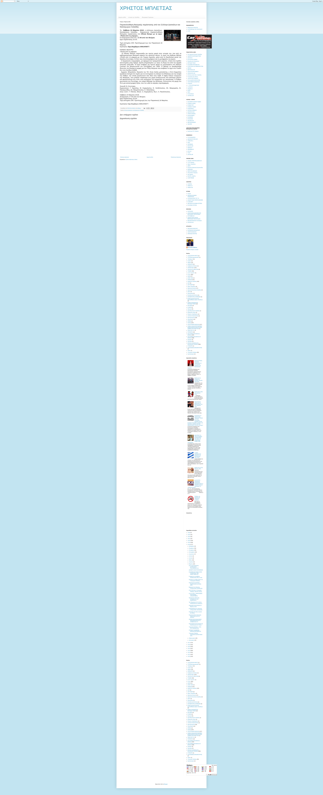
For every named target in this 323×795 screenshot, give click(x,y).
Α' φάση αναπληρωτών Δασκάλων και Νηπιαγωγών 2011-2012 (197, 455)
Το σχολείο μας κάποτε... (193, 76)
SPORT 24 (190, 185)
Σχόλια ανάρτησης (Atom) (131, 159)
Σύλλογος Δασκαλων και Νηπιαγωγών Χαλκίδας (134, 110)
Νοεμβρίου (191, 548)
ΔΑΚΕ (189, 276)
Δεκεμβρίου (191, 546)
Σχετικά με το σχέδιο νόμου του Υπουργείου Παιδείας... (196, 580)
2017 (189, 642)
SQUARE (190, 124)
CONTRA (190, 184)
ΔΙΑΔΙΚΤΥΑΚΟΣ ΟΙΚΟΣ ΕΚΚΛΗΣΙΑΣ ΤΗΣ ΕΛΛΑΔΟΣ (194, 218)
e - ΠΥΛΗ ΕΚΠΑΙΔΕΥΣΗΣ (193, 85)
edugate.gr (190, 88)
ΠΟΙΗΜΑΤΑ (190, 332)
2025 (189, 534)
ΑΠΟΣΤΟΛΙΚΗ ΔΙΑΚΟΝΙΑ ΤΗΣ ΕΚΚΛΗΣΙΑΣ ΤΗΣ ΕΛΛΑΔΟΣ (194, 214)
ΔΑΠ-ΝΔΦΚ (190, 284)
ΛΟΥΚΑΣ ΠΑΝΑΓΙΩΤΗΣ (193, 316)
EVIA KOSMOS (191, 115)
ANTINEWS (190, 144)
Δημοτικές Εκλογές (192, 288)
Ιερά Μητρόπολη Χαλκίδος (194, 310)
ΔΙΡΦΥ (189, 166)
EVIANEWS (190, 117)
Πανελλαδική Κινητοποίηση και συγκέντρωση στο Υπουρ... (196, 624)
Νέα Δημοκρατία (191, 317)
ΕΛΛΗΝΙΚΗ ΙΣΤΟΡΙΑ (192, 205)
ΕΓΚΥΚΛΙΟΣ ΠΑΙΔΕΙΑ (192, 59)
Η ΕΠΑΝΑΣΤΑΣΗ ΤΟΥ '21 (193, 198)
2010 (189, 656)
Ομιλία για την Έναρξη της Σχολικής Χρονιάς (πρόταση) (198, 379)
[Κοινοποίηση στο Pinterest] (153, 108)
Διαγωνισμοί (190, 293)
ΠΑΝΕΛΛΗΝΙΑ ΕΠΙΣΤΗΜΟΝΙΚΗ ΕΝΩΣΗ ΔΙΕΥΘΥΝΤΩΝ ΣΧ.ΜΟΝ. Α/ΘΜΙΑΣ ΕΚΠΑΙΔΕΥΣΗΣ (195, 327)
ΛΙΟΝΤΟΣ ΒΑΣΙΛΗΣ (192, 232)
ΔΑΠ (189, 283)
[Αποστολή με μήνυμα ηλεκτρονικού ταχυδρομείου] (147, 108)
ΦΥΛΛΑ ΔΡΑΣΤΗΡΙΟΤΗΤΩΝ (194, 80)
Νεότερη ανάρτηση (124, 157)
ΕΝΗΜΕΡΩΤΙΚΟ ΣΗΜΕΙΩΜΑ (194, 296)
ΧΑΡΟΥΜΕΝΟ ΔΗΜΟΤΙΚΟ (194, 81)
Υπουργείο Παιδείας (192, 352)
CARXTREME (191, 178)
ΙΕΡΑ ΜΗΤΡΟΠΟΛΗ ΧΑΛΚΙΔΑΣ (195, 220)
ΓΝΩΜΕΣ (190, 271)
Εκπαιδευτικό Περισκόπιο (193, 61)
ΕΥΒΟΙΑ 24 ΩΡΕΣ (192, 103)
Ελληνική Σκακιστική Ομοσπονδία (195, 167)
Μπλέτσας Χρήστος (192, 247)
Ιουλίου (191, 556)
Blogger (166, 784)
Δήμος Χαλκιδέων (192, 164)
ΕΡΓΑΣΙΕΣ (190, 305)
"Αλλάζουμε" (190, 259)
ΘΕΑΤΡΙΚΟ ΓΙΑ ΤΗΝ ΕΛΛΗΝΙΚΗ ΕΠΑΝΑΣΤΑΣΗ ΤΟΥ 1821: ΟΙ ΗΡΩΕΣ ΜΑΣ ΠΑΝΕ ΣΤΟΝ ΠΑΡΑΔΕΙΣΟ (195, 439)
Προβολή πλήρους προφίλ (192, 249)
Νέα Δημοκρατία (193, 257)
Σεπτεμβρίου (192, 552)
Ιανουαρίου (191, 640)
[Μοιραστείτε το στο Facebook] (152, 108)
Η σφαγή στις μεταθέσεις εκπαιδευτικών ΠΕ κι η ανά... (196, 577)
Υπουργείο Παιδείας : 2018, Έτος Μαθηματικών (195, 627)
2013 (189, 650)
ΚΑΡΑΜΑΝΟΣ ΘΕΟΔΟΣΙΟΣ (194, 230)
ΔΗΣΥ (189, 291)
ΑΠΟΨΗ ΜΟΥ (191, 267)
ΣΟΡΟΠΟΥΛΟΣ (191, 112)
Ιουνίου (191, 558)
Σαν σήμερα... (191, 174)
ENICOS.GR (190, 146)
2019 (189, 542)
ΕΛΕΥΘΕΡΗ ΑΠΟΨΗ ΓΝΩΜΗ (194, 101)
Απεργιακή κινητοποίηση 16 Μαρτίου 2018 (195, 606)
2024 (189, 536)
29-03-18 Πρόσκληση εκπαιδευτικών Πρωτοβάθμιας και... (194, 567)
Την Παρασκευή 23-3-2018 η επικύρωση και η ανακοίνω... (196, 603)
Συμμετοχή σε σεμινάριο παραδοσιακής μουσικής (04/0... (195, 584)
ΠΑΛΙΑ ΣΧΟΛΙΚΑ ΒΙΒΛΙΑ (193, 71)
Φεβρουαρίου (192, 638)
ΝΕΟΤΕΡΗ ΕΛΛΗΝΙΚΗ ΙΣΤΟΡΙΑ (195, 203)
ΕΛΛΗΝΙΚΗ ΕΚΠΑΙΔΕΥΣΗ (193, 64)
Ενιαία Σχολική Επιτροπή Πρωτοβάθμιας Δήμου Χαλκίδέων (195, 299)
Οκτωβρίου (191, 550)
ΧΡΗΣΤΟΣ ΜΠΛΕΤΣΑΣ (146, 8)
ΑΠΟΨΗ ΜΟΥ (193, 255)
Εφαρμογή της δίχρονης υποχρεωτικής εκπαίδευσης (195, 588)
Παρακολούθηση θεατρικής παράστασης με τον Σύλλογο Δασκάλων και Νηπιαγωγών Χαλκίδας (195, 364)
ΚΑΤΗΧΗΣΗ (190, 211)
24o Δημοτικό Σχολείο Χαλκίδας (195, 54)
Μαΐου (190, 560)
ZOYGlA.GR (190, 154)
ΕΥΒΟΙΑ (189, 307)
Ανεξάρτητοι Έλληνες (192, 266)
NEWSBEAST (191, 149)
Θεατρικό (190, 309)
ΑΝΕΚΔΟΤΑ (190, 264)
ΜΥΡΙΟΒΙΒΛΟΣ (191, 216)
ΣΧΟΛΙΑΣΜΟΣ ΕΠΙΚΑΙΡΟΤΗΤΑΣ (195, 347)
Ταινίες (189, 350)
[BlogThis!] (148, 108)
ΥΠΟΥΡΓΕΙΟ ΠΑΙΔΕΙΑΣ (193, 78)
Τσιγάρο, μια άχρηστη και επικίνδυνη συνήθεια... (197, 498)
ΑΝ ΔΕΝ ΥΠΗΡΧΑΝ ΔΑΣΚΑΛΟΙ (195, 160)
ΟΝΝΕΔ (189, 321)
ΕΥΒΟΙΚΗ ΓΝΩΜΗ (192, 107)
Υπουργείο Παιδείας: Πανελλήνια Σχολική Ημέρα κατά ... (195, 634)
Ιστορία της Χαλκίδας (133, 17)
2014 (189, 648)
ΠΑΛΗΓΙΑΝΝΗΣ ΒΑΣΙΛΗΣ (193, 324)
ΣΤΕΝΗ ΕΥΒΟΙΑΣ (191, 113)
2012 (189, 652)
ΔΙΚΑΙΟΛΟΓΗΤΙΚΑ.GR (193, 139)
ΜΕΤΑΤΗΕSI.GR (191, 69)
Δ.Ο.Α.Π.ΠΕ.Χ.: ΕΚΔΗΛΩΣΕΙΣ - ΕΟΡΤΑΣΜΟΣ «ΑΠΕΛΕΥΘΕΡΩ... (196, 595)
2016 (189, 644)
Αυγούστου (191, 554)
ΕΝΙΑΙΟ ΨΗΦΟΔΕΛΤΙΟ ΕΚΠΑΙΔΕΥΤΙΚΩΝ (193, 303)
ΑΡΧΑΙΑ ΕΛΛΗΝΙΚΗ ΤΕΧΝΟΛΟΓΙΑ (192, 196)
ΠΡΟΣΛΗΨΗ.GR (191, 73)
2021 (189, 538)
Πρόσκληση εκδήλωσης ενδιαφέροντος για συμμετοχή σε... (194, 599)
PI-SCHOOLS (191, 93)
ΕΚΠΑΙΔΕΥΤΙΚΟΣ (191, 63)
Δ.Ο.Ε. (189, 31)
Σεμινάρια (190, 341)
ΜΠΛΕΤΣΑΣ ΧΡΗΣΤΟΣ (193, 27)
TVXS (189, 152)
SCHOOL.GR (191, 95)
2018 (189, 544)
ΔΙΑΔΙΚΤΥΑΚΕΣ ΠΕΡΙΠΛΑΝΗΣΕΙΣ (195, 200)
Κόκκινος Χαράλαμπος (193, 314)
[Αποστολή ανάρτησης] (144, 108)
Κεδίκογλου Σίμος (192, 312)
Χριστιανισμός (191, 354)
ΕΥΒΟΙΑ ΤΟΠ (191, 105)
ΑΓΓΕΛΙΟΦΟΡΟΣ (191, 137)
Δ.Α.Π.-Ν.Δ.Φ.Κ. (191, 272)
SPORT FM (190, 187)
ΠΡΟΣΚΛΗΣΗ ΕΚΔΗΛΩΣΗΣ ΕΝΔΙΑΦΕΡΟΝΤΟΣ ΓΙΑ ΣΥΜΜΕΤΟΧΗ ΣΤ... (195, 620)
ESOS (189, 90)
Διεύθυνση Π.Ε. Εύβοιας (193, 131)
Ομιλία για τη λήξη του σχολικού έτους (198, 393)
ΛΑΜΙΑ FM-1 (190, 140)
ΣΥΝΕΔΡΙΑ (190, 346)
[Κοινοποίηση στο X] (150, 108)
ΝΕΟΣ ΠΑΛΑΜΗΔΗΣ (192, 171)
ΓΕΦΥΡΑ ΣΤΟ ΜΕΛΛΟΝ (193, 269)
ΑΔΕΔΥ (189, 262)
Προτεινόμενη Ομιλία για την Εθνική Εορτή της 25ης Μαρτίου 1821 (198, 404)
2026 (189, 532)
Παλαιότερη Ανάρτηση (176, 157)
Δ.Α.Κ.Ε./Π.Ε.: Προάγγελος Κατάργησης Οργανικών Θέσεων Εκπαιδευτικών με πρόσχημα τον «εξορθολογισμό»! (195, 484)
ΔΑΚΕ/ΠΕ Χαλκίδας (192, 281)
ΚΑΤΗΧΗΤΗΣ (191, 222)
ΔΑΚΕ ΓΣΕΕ (190, 278)
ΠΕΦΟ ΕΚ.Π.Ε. (191, 330)
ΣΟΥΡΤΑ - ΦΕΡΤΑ (192, 176)
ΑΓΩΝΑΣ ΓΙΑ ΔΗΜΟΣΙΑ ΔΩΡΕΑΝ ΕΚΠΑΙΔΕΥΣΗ (195, 631)
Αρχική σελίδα (122, 17)
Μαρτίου (191, 564)
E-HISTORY (190, 201)
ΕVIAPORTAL (191, 108)
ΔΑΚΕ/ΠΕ (190, 279)
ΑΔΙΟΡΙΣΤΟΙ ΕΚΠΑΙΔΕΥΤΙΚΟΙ (194, 56)
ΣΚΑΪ (189, 142)
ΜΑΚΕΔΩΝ (190, 169)
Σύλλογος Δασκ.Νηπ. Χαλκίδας (194, 75)
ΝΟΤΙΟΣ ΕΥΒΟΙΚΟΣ (192, 110)
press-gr (189, 151)
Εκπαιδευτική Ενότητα (193, 295)
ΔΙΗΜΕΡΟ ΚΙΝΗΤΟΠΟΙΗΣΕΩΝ (196, 570)
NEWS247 (190, 147)
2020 (189, 540)
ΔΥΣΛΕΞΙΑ (190, 57)
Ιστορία (189, 193)
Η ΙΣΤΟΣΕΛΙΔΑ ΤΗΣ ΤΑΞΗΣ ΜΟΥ (195, 29)
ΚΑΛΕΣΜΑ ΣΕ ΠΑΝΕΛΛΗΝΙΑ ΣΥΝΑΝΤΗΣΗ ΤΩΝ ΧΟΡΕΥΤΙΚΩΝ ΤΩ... (195, 573)
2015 (189, 646)
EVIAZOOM (190, 118)
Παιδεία (189, 322)
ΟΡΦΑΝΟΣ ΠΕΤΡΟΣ (192, 233)
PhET (189, 92)
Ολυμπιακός (190, 319)
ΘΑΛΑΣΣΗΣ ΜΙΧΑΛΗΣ (193, 228)
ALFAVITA (190, 83)
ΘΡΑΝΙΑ (189, 68)
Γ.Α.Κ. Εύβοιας (191, 162)
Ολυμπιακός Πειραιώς (193, 172)
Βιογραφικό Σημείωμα (147, 17)
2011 (189, 654)
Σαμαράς (190, 339)
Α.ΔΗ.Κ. (189, 260)
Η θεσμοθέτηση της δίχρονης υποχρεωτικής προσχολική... (196, 609)
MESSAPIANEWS (192, 122)
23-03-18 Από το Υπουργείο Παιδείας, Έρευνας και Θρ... (195, 591)
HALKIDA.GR (191, 120)
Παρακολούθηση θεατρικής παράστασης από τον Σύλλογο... (195, 616)
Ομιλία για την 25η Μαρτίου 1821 (198, 468)
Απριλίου (191, 562)
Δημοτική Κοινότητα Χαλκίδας (194, 290)
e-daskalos (190, 87)
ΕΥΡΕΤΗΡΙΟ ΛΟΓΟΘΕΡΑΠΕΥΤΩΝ (195, 66)
